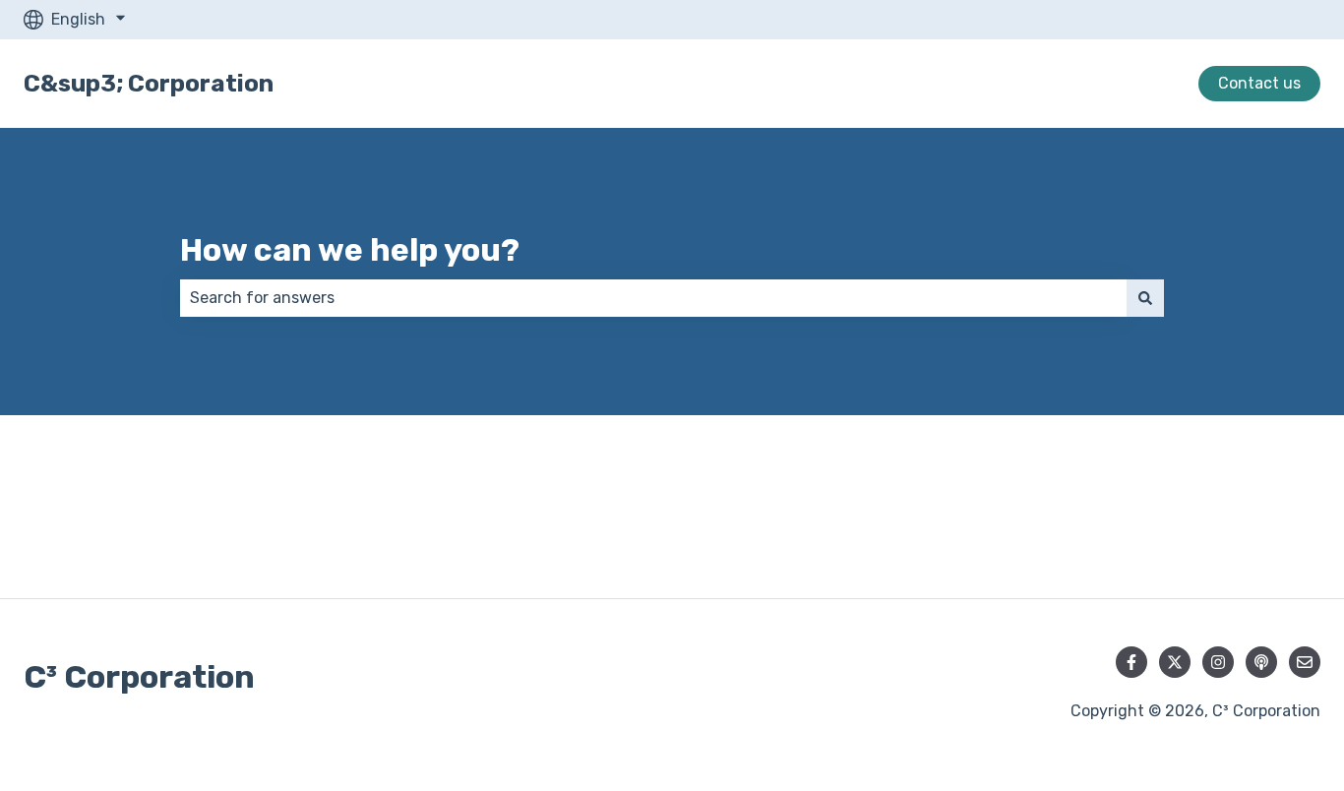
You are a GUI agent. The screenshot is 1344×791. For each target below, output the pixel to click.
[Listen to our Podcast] (1261, 662)
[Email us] (1304, 662)
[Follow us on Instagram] (1218, 662)
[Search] (1145, 298)
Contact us (1259, 83)
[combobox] (653, 298)
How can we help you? (349, 250)
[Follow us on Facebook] (1131, 662)
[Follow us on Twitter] (1175, 662)
